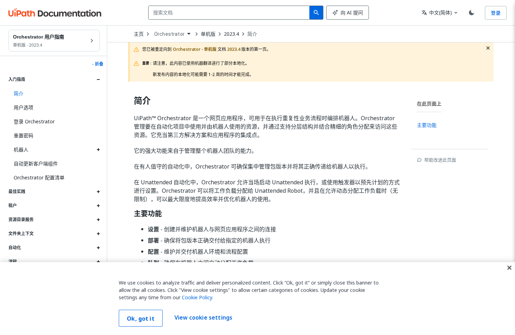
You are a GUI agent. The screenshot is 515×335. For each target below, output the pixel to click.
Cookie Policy (197, 297)
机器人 (21, 149)
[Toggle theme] (471, 13)
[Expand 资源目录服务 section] (98, 220)
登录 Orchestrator (34, 121)
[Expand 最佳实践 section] (98, 192)
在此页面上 (429, 103)
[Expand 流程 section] (98, 262)
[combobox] (230, 12)
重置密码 (23, 135)
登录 (496, 12)
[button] (54, 94)
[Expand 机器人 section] (98, 149)
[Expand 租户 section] (98, 206)
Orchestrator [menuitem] (169, 34)
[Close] (509, 268)
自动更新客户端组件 (36, 163)
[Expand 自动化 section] (98, 248)
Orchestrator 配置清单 (39, 177)
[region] (257, 298)
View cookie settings (203, 317)
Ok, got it (140, 318)
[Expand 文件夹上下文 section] (98, 234)
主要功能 (148, 214)
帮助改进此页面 (440, 159)
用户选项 (23, 107)
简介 (252, 34)
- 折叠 (97, 64)
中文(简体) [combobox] (436, 12)
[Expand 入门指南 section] (98, 79)
